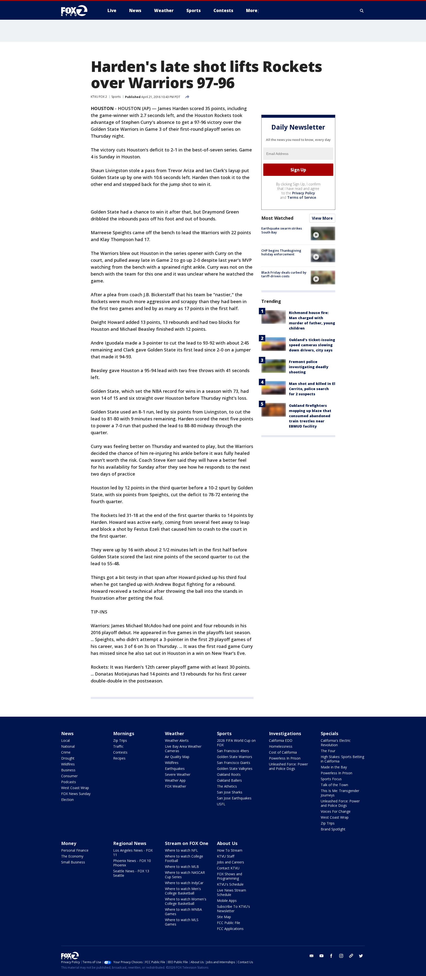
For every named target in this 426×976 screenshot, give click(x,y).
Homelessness (280, 746)
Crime (66, 752)
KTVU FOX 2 (99, 97)
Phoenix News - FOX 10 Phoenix (132, 862)
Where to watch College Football (184, 858)
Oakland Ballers (229, 780)
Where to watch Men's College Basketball (183, 890)
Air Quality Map (177, 756)
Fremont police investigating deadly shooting (308, 366)
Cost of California (283, 752)
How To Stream (229, 850)
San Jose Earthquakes (234, 798)
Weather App (175, 780)
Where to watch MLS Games (181, 921)
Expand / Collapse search (362, 10)
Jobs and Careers (230, 862)
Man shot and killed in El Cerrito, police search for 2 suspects (312, 388)
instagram (341, 956)
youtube (321, 956)
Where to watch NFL (181, 850)
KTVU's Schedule (230, 884)
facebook (331, 956)
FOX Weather (175, 786)
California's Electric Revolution (336, 742)
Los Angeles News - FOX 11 (133, 852)
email (312, 956)
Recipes (119, 758)
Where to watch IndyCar (184, 882)
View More (322, 218)
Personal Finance (75, 850)
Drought (67, 758)
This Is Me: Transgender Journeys (340, 792)
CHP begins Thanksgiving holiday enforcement (281, 252)
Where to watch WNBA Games (183, 911)
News (67, 733)
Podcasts (68, 781)
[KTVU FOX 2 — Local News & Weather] (77, 11)
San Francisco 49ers (233, 750)
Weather (174, 733)
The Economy (72, 856)
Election (67, 799)
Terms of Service (301, 197)
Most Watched (277, 218)
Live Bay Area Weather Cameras (183, 748)
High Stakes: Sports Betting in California (342, 758)
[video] (323, 233)
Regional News (129, 843)
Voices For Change (336, 811)
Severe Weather (177, 774)
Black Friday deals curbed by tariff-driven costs (283, 274)
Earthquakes (175, 768)
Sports (116, 97)
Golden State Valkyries (234, 768)
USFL (221, 804)
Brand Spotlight (333, 829)
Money (68, 843)
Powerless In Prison (285, 758)
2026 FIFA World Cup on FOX (236, 742)
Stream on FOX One (186, 843)
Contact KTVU (228, 868)
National (68, 746)
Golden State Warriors (234, 756)
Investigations (285, 733)
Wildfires (68, 764)
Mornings (123, 733)
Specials (329, 733)
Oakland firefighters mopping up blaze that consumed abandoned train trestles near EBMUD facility (310, 416)
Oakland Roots (229, 774)
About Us (227, 843)
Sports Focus (331, 779)
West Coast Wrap (75, 787)
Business (68, 770)
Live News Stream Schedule (231, 892)
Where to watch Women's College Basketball (185, 901)
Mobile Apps (227, 900)
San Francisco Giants (233, 762)
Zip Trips (120, 740)
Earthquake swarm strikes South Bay (281, 230)
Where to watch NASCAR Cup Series (185, 874)
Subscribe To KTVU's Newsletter (233, 908)
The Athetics (227, 786)
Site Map (224, 916)
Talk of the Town (334, 784)
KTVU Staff (225, 856)
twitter (361, 956)
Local (65, 740)
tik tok (351, 956)
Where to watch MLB (182, 866)
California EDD (280, 740)
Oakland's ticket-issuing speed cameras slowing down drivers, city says (312, 344)
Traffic (118, 746)
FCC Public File (228, 922)
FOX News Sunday (75, 793)
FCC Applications (230, 928)
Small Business (73, 862)
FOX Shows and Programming (229, 876)
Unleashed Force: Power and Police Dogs (288, 766)
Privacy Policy (303, 193)
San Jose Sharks (229, 792)
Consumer (69, 776)
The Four (328, 750)
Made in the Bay (334, 767)
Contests (120, 752)
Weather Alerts (177, 740)
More (251, 10)
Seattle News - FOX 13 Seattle (131, 873)
